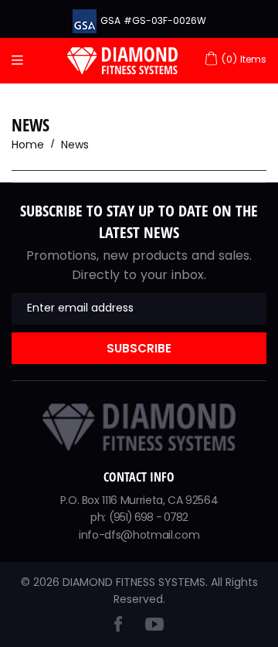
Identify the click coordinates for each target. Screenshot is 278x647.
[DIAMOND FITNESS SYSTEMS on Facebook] (118, 627)
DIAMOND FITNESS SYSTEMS (134, 582)
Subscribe (139, 348)
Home (28, 144)
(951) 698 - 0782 (148, 517)
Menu (21, 61)
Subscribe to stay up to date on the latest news (139, 221)
